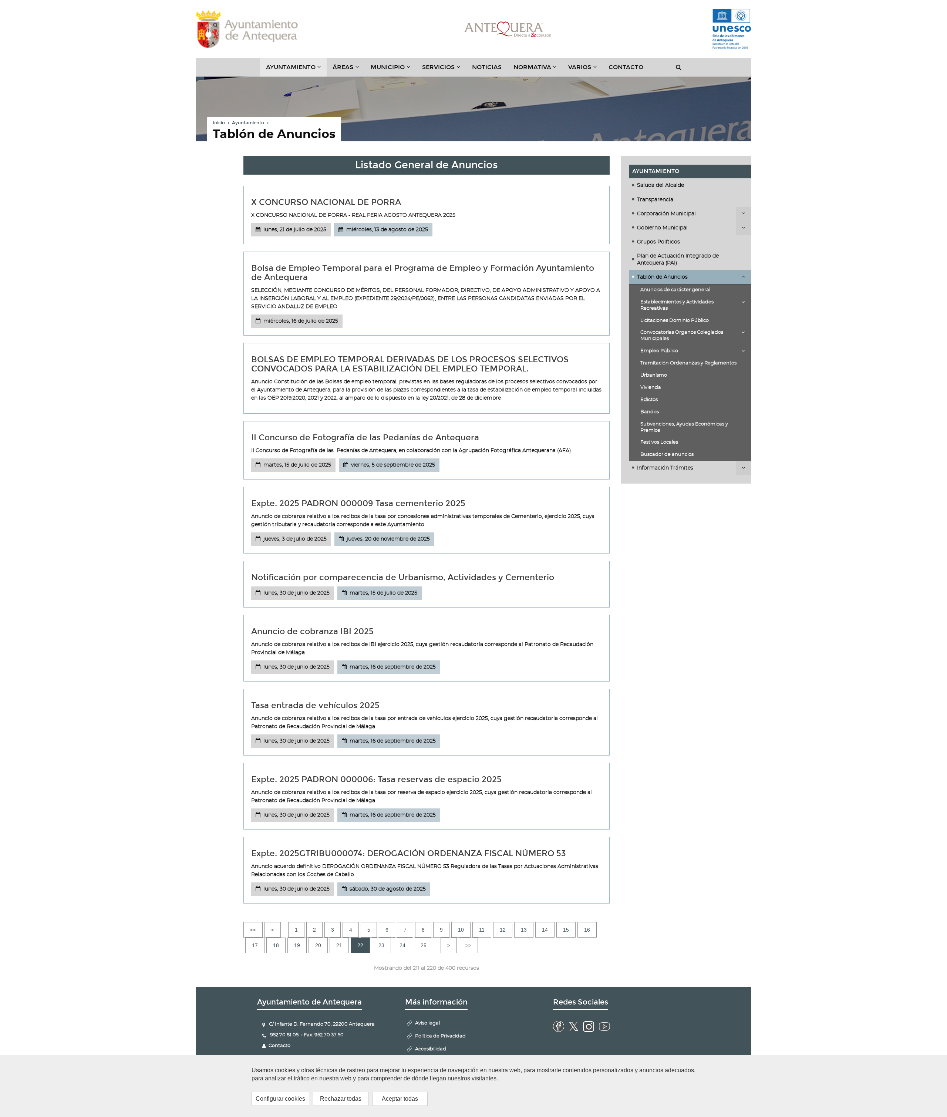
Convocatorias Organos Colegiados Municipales (681, 335)
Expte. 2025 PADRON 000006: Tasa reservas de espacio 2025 (376, 779)
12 (503, 930)
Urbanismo (653, 375)
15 (566, 930)
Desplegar (743, 214)
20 (318, 945)
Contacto (626, 67)
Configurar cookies (280, 1099)
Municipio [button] (393, 70)
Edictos (649, 399)
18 (276, 945)
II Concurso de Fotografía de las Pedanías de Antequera (365, 438)
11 (482, 930)
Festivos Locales (659, 442)
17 (255, 945)
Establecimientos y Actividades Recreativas (677, 305)
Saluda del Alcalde (660, 185)
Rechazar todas (340, 1099)
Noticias (487, 67)
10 (461, 930)
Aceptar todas (400, 1099)
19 (297, 945)
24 (402, 945)
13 (524, 930)
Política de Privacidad (440, 1036)
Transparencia (655, 199)
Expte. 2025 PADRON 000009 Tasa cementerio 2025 (358, 503)
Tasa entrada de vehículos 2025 (315, 705)
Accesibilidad (430, 1049)
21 (339, 945)
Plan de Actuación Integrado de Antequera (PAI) (678, 259)
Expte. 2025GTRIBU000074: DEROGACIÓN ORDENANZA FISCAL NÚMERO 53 (408, 853)
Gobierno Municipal (662, 228)
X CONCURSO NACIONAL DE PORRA (326, 202)
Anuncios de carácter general (675, 289)
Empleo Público (659, 351)
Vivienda (650, 387)
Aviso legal (427, 1023)
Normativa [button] (538, 70)
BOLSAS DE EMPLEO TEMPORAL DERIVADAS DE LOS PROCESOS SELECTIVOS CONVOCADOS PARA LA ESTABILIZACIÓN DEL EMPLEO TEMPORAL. (410, 364)
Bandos (649, 412)
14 (545, 930)
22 (360, 945)
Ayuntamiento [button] (296, 70)
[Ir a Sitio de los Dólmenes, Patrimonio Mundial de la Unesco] (731, 29)
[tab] (690, 185)
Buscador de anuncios (667, 454)
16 (587, 930)
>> (468, 945)
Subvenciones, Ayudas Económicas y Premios (684, 427)
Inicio (219, 122)
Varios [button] (585, 70)
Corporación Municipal (666, 213)
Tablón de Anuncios (662, 277)
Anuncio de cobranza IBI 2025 (312, 631)
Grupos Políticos (658, 242)
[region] (473, 1086)
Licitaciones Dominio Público (674, 320)
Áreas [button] (349, 70)
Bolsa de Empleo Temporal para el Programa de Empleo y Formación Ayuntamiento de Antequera (422, 272)
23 (381, 945)
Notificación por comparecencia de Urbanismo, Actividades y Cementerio (402, 577)
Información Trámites (665, 468)
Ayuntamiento (248, 122)
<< (253, 930)
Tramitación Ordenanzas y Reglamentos (688, 363)
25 (424, 945)
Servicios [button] (444, 70)
